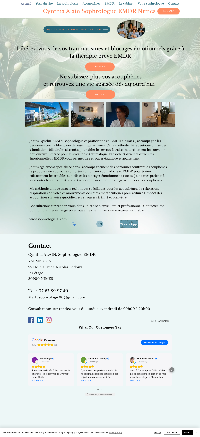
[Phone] (74, 224)
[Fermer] (196, 432)
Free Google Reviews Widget (101, 394)
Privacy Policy (115, 432)
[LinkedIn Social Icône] (40, 320)
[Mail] (99, 224)
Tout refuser (171, 432)
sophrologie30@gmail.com (62, 297)
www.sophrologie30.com (48, 219)
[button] (28, 369)
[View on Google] (35, 360)
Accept (187, 432)
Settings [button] (157, 432)
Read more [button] (37, 380)
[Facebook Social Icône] (31, 320)
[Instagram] (49, 320)
